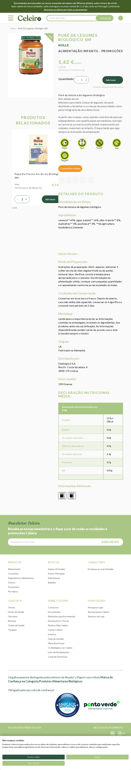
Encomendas (54, 612)
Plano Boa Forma (56, 643)
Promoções (112, 51)
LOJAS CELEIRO (96, 600)
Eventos (52, 634)
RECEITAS (53, 562)
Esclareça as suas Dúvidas (101, 569)
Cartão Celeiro (55, 629)
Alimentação (14, 569)
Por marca (13, 591)
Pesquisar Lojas (95, 607)
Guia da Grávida (56, 638)
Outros (11, 582)
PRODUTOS (14, 562)
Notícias (12, 621)
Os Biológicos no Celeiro (60, 647)
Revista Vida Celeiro (58, 625)
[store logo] (30, 18)
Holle (63, 45)
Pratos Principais (56, 573)
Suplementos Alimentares (21, 578)
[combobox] (79, 18)
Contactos (53, 607)
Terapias (12, 629)
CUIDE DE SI (14, 600)
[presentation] (9, 172)
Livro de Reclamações (58, 652)
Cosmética (13, 573)
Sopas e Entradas (56, 569)
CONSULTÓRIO (96, 562)
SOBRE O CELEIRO (58, 600)
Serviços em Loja (96, 616)
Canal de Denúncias (58, 656)
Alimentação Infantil (78, 51)
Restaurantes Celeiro (98, 612)
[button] (13, 207)
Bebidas (52, 582)
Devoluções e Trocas (58, 621)
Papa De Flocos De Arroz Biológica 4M (38, 175)
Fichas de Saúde (16, 612)
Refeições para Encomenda (61, 616)
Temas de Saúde (16, 625)
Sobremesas (54, 578)
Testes (11, 607)
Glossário (12, 616)
